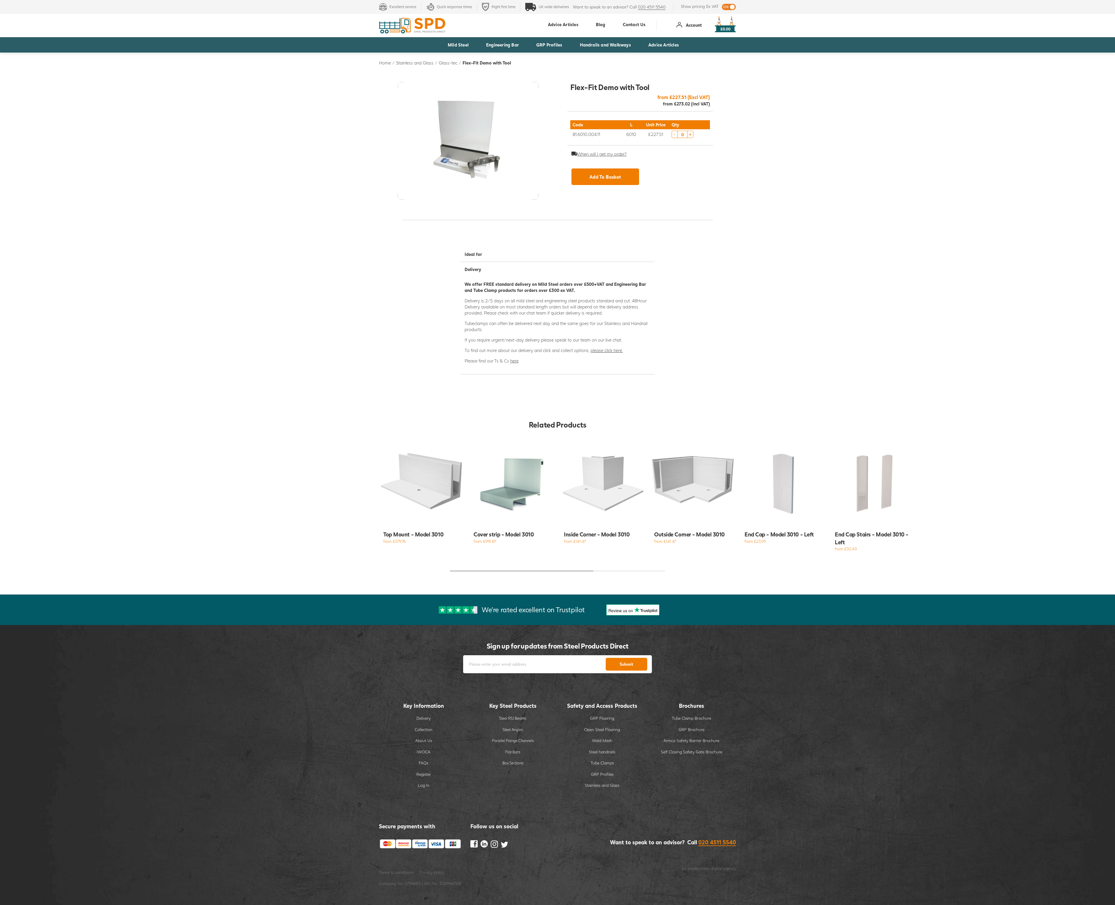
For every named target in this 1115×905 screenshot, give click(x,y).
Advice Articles (663, 44)
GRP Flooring (602, 718)
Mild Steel (458, 44)
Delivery (423, 718)
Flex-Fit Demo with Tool (487, 62)
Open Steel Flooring (602, 729)
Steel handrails (602, 751)
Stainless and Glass (415, 62)
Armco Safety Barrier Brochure (691, 740)
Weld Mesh (602, 740)
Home (385, 62)
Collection (423, 729)
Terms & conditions (396, 872)
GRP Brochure (691, 729)
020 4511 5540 (652, 6)
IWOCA (423, 751)
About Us (423, 740)
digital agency (723, 868)
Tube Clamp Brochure (691, 718)
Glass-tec (448, 62)
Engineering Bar (502, 44)
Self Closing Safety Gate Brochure (691, 751)
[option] (422, 494)
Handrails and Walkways (605, 44)
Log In (423, 785)
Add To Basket (605, 176)
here (514, 360)
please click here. (607, 350)
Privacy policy (431, 872)
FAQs (423, 762)
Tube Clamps (602, 762)
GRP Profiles (549, 44)
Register (423, 774)
